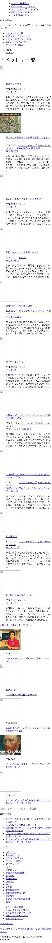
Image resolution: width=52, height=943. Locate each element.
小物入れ (10, 881)
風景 (29, 429)
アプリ (9, 429)
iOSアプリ (11, 852)
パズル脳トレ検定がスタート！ (21, 694)
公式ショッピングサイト (23, 6)
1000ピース (12, 488)
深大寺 (9, 151)
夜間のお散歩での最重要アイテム (22, 252)
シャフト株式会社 (20, 3)
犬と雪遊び (11, 536)
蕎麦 (16, 151)
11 (24, 625)
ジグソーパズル (13, 861)
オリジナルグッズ (28, 145)
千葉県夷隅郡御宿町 (16, 873)
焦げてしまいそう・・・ (18, 362)
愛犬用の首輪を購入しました (20, 595)
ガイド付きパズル (20, 15)
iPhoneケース (12, 855)
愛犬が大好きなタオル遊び (19, 306)
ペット (22, 89)
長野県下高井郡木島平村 (18, 899)
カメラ (17, 429)
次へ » (29, 625)
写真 (24, 429)
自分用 (14, 491)
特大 (8, 491)
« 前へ (3, 625)
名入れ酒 (10, 875)
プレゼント (43, 488)
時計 (8, 884)
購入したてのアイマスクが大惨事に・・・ (27, 199)
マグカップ (11, 870)
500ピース (24, 488)
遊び (19, 316)
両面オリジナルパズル (22, 12)
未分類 (9, 887)
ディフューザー (13, 864)
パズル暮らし (6, 20)
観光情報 (35, 148)
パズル (33, 488)
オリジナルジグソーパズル (24, 9)
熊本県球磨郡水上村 (16, 893)
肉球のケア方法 (13, 84)
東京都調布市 (23, 148)
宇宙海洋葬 (11, 878)
